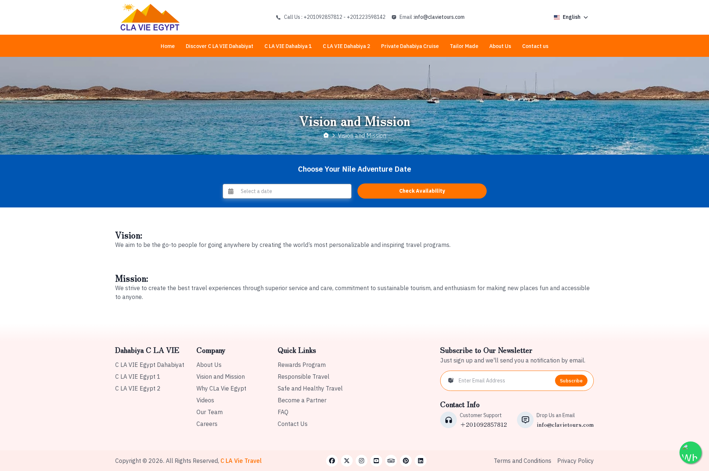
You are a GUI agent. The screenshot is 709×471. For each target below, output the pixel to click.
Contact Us (293, 423)
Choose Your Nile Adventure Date (354, 169)
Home (168, 46)
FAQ (283, 412)
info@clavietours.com (439, 17)
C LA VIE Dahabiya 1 (288, 46)
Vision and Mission (220, 376)
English (571, 17)
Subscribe (571, 381)
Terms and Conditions (522, 460)
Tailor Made (464, 46)
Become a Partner (302, 400)
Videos (205, 400)
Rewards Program (302, 364)
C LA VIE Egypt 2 (138, 388)
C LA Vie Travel (241, 460)
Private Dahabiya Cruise (410, 46)
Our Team (209, 412)
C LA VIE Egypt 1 (138, 376)
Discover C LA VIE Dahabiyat (219, 46)
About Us (500, 46)
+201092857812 (483, 424)
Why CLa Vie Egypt (221, 388)
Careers (207, 423)
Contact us (535, 46)
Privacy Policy (575, 460)
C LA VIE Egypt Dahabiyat (149, 364)
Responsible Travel (303, 376)
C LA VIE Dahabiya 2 (346, 46)
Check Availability (422, 191)
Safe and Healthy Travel (310, 388)
